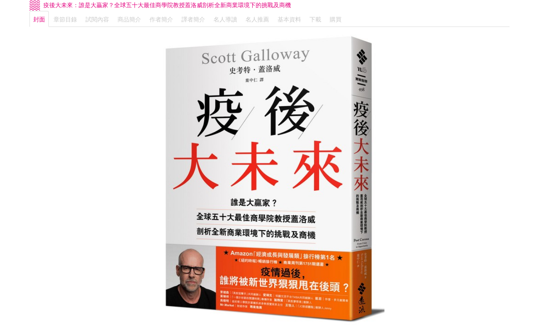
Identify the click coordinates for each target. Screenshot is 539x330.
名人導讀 (225, 19)
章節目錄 (65, 19)
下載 (315, 19)
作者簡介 (161, 19)
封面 (39, 19)
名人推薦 (257, 19)
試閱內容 (97, 19)
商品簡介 (129, 19)
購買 (336, 19)
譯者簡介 (193, 19)
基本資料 (289, 19)
